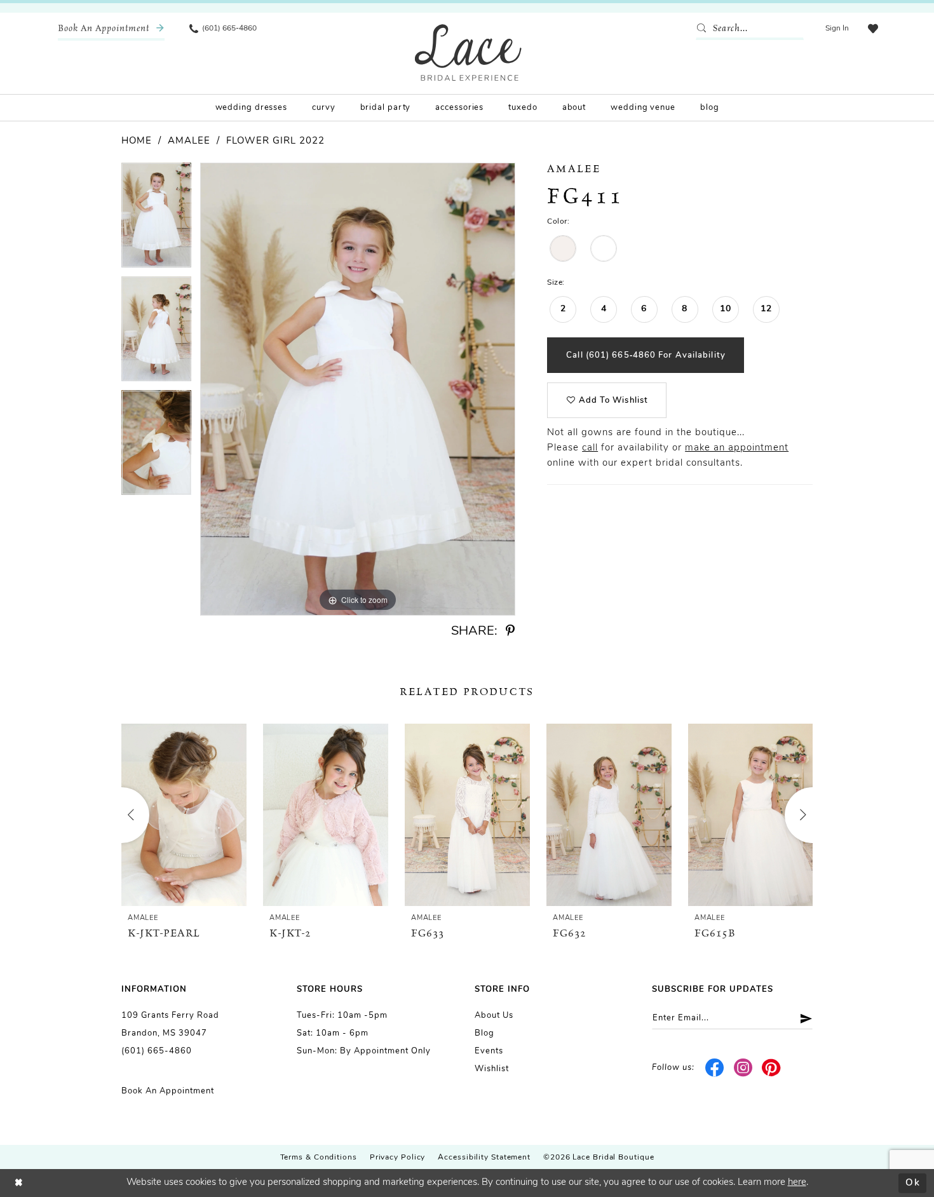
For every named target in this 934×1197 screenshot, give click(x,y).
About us (494, 1015)
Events (489, 1051)
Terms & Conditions (318, 1157)
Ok (912, 1182)
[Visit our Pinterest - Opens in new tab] (771, 1068)
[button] (837, 28)
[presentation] (184, 815)
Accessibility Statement (484, 1157)
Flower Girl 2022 (275, 141)
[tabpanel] (156, 219)
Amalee (189, 141)
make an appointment (736, 448)
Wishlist (492, 1069)
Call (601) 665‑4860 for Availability (646, 355)
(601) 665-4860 (156, 1051)
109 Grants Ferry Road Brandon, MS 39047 (170, 1024)
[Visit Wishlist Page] (873, 28)
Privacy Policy (398, 1157)
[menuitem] (111, 29)
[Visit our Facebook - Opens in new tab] (715, 1068)
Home (136, 141)
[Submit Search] (704, 28)
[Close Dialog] (19, 1183)
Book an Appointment (167, 1091)
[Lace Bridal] (468, 52)
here (797, 1182)
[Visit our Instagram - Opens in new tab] (743, 1068)
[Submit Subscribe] (801, 1018)
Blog (484, 1033)
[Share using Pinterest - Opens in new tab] (510, 631)
